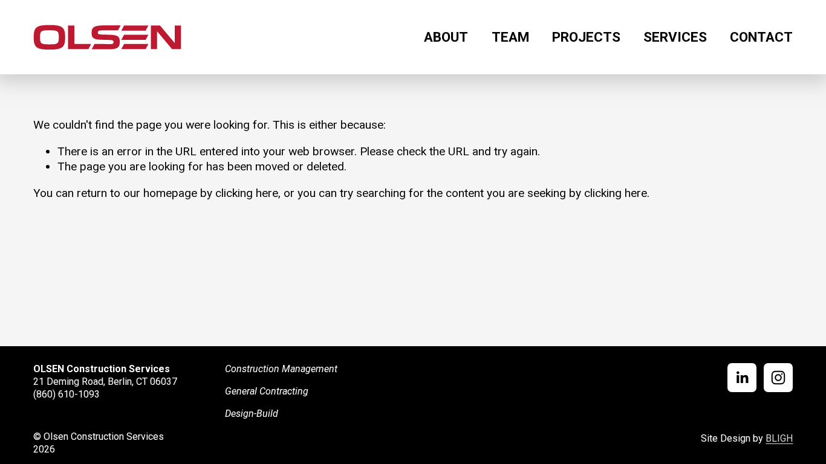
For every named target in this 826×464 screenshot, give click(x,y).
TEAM (510, 37)
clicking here (246, 193)
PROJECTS (586, 37)
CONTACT (761, 37)
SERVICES (675, 37)
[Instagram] (778, 377)
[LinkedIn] (741, 377)
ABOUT (446, 37)
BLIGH (779, 438)
